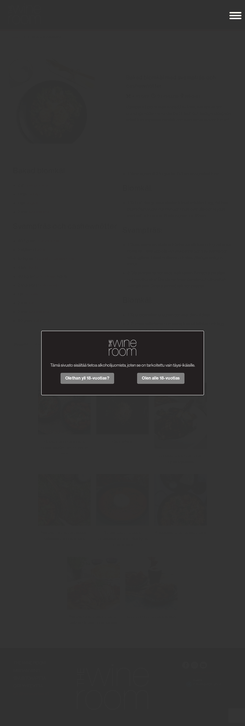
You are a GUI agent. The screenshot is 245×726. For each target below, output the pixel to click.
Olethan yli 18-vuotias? (87, 378)
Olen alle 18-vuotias (161, 378)
